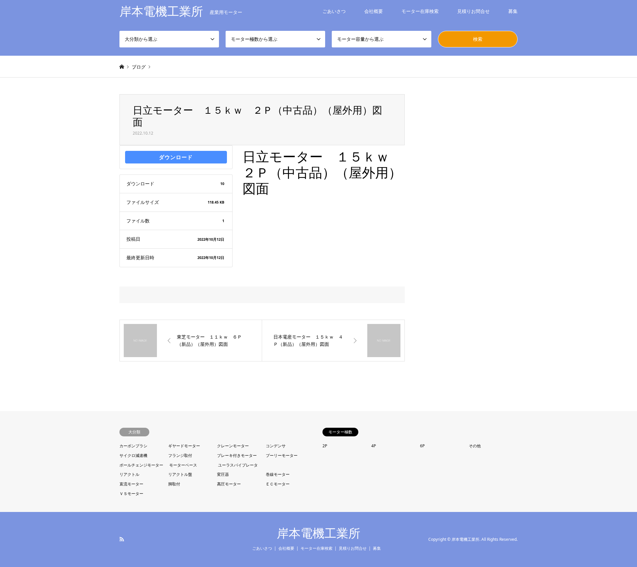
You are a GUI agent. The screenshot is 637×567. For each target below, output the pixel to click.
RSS (121, 539)
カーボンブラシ (133, 446)
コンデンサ (276, 446)
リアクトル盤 (180, 474)
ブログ (139, 67)
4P (373, 446)
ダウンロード (176, 157)
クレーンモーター (233, 446)
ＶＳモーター (131, 493)
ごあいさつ (334, 11)
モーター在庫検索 (420, 11)
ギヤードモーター (184, 446)
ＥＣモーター (278, 484)
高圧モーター (229, 484)
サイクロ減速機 (133, 455)
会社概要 (373, 11)
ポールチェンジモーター (141, 465)
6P (422, 446)
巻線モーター (278, 474)
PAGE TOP (616, 542)
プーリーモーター (282, 455)
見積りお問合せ (473, 11)
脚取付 (174, 484)
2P (324, 446)
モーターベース (183, 465)
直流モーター (131, 484)
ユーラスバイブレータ (238, 465)
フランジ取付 (180, 455)
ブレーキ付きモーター (237, 455)
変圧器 (223, 474)
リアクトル (129, 474)
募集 (513, 11)
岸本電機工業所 (318, 533)
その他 (475, 446)
